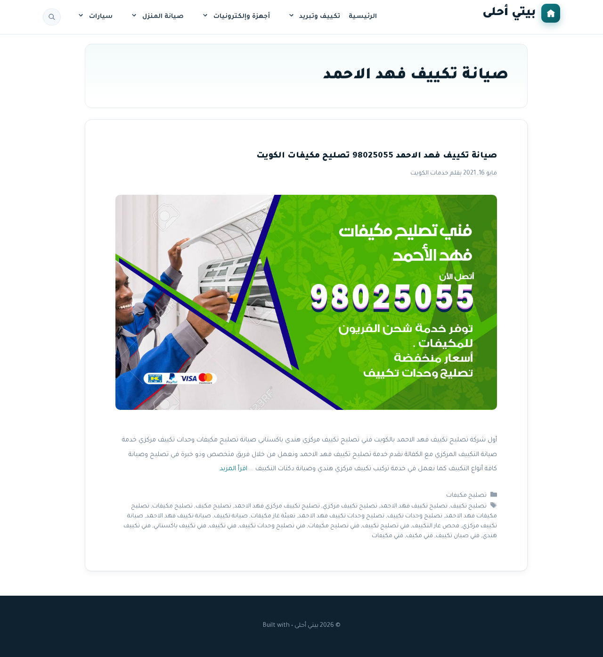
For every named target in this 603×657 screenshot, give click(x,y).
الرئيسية (363, 16)
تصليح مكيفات (466, 495)
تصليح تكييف (468, 506)
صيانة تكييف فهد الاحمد (178, 516)
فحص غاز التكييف (435, 526)
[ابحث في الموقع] (52, 16)
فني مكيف (419, 536)
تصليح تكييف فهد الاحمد (414, 506)
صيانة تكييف (231, 516)
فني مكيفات (387, 536)
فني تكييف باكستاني (180, 526)
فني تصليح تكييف (385, 526)
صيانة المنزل (163, 16)
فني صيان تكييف (458, 536)
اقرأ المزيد (233, 469)
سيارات (101, 16)
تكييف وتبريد (319, 16)
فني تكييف (222, 526)
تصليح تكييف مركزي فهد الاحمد (277, 506)
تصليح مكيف (213, 506)
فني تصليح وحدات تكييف (272, 526)
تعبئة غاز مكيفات (273, 516)
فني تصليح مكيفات (333, 526)
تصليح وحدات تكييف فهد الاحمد (341, 516)
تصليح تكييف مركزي (350, 506)
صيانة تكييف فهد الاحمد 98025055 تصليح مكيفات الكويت (376, 156)
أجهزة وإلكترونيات (241, 16)
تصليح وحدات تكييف (414, 516)
